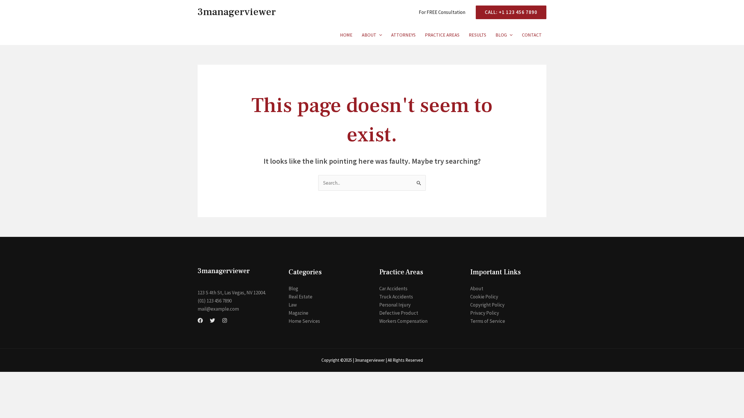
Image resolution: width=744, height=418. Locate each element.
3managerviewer (237, 12)
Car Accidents (393, 288)
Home (346, 35)
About (369, 35)
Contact (532, 35)
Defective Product (398, 313)
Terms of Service (487, 321)
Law (293, 305)
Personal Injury (395, 305)
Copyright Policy (487, 305)
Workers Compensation (403, 321)
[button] (508, 12)
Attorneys (403, 35)
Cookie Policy (484, 296)
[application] (379, 35)
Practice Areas (442, 35)
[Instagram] (224, 320)
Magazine (298, 313)
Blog (501, 35)
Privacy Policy (484, 313)
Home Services (304, 321)
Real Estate (300, 296)
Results (477, 35)
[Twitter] (212, 320)
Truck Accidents (396, 296)
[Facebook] (200, 320)
